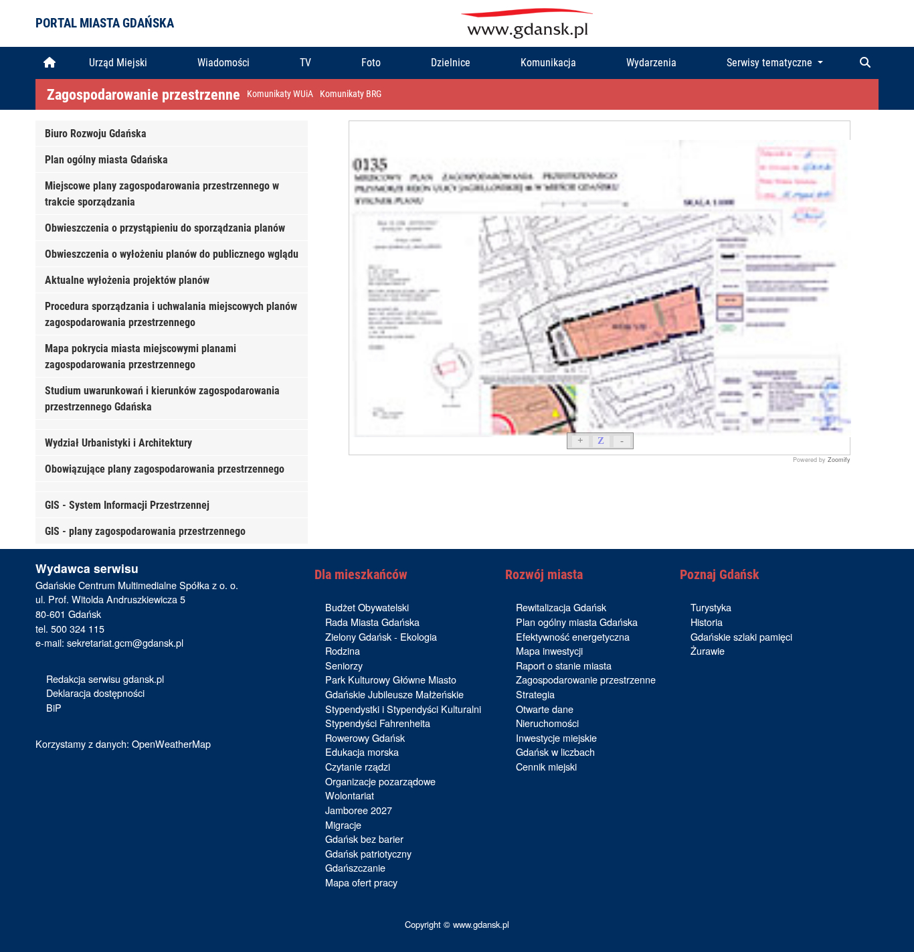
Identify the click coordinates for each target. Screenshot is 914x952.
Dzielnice (450, 62)
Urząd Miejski (118, 62)
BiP (54, 707)
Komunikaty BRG (350, 94)
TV (305, 62)
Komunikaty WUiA (280, 94)
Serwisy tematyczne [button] (771, 62)
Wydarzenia (651, 62)
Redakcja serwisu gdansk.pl (105, 678)
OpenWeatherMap (171, 743)
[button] (865, 63)
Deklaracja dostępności (95, 693)
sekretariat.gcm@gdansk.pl (125, 642)
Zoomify (839, 459)
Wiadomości (223, 62)
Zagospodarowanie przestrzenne (143, 94)
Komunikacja (548, 62)
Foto (371, 62)
